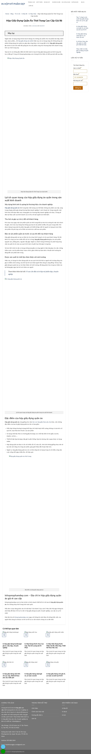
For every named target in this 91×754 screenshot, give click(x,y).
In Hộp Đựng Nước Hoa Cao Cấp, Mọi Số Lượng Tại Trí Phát (34, 645)
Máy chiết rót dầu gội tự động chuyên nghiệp (82, 50)
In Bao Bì (47, 2)
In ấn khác (75, 2)
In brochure (56, 2)
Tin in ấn (17, 14)
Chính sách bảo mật (38, 711)
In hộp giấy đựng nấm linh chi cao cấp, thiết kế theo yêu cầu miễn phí (11, 675)
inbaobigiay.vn (16, 721)
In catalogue (66, 2)
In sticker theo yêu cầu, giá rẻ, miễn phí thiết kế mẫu (82, 43)
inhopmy (42, 25)
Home (7, 14)
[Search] (35, 5)
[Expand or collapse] (61, 33)
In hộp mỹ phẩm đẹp (13, 4)
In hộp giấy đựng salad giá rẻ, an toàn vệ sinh (33, 675)
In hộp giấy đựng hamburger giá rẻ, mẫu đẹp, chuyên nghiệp (12, 645)
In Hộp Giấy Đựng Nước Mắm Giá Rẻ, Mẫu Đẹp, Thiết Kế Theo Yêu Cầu (56, 645)
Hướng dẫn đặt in (37, 715)
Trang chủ (31, 2)
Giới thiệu (39, 2)
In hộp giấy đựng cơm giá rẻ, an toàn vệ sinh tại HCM (55, 675)
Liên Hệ (31, 5)
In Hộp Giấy (32, 14)
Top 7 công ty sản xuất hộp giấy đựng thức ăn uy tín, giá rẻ (82, 19)
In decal (64, 711)
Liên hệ (34, 718)
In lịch (64, 715)
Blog (82, 2)
